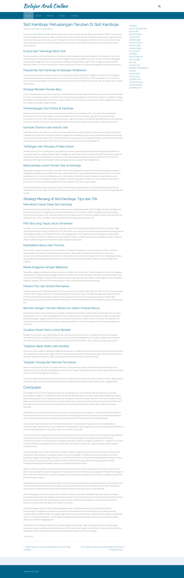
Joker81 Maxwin (136, 85)
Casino (74, 16)
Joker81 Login (135, 40)
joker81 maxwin (135, 34)
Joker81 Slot (134, 73)
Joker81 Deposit (136, 82)
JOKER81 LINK (135, 88)
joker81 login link (136, 56)
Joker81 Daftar (135, 48)
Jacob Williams (47, 29)
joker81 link (134, 31)
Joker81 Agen (135, 59)
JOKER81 (133, 26)
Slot (28, 16)
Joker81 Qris (134, 76)
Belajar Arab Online (45, 6)
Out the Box (34, 571)
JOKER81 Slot (135, 79)
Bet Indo (132, 62)
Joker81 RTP (134, 37)
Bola (38, 16)
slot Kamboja (38, 34)
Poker (50, 16)
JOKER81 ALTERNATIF (138, 68)
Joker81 (132, 71)
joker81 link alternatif (138, 28)
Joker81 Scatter (136, 42)
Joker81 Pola (134, 65)
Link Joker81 (134, 51)
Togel (62, 16)
